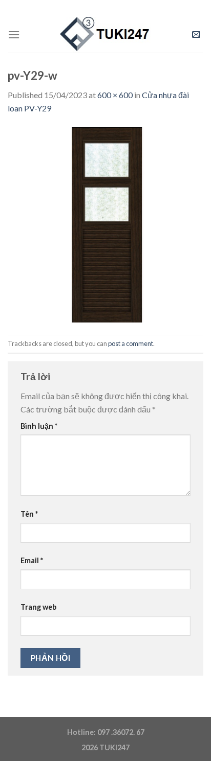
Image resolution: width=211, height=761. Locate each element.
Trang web (38, 607)
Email (31, 560)
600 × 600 (115, 95)
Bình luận (38, 426)
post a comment (130, 343)
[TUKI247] (105, 35)
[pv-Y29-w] (105, 223)
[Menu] (14, 34)
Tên (29, 514)
